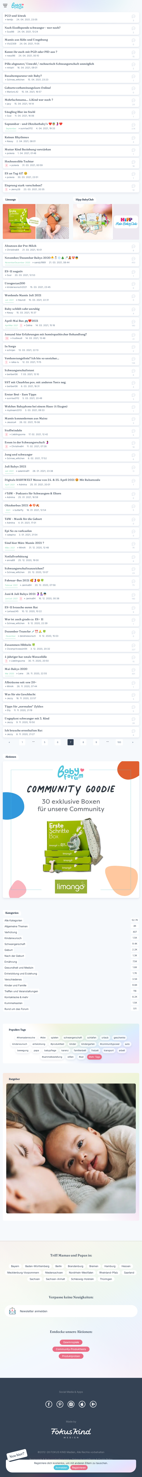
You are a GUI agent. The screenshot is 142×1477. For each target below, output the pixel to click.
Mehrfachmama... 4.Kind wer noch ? (29, 99)
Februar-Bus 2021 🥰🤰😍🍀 (24, 580)
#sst (81, 1057)
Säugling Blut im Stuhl (20, 112)
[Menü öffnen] (5, 5)
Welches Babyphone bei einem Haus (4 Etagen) (36, 406)
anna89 (11, 560)
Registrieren (79, 1467)
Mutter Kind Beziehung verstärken (28, 149)
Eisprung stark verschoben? (23, 185)
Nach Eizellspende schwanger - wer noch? (32, 27)
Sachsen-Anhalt (55, 1278)
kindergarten (88, 1044)
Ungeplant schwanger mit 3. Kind (27, 718)
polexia (10, 153)
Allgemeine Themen (17, 926)
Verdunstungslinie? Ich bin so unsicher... (32, 358)
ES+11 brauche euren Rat (21, 607)
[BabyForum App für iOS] (82, 1404)
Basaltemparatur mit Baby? (23, 75)
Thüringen (106, 1278)
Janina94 (27, 585)
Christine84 (13, 249)
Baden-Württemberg (37, 1266)
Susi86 (10, 31)
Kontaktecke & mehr (17, 997)
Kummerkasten (14, 1003)
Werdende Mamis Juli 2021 (23, 295)
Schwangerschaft (15, 943)
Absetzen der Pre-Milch (20, 245)
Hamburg (110, 1266)
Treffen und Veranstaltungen (22, 991)
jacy (9, 103)
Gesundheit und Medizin (20, 967)
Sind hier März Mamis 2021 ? (24, 543)
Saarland (129, 1272)
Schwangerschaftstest (19, 370)
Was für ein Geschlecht (20, 694)
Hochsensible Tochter (19, 161)
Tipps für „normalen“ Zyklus (24, 706)
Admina (23, 484)
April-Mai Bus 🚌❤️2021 (21, 320)
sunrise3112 (26, 128)
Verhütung (11, 932)
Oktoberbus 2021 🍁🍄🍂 (22, 505)
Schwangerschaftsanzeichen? (24, 568)
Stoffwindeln (13, 430)
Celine (29, 325)
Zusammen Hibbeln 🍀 (20, 644)
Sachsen (35, 1278)
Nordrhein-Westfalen (81, 1272)
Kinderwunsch (14, 938)
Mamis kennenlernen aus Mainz (26, 418)
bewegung (22, 1050)
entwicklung (39, 1044)
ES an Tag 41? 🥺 (16, 173)
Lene (20, 673)
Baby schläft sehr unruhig (22, 308)
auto (127, 1044)
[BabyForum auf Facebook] (48, 1404)
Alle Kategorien (14, 920)
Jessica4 (11, 422)
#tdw (43, 1037)
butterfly (19, 510)
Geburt (9, 949)
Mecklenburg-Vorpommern (23, 1272)
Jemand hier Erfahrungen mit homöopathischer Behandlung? (46, 334)
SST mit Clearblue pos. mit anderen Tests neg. (35, 382)
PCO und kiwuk (15, 15)
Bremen (93, 1266)
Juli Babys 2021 (15, 466)
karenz (65, 1050)
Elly (9, 710)
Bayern (15, 1266)
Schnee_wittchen (16, 79)
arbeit (122, 1050)
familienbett (80, 1050)
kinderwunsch (19, 1044)
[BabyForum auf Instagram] (71, 1404)
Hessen (126, 1266)
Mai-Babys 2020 (16, 669)
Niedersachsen (54, 1272)
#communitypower (110, 1044)
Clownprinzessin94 (17, 649)
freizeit (95, 1050)
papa (36, 1050)
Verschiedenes (14, 979)
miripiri (10, 67)
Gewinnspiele (71, 1342)
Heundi (21, 300)
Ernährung (11, 961)
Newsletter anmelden (33, 1311)
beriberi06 (12, 374)
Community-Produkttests (71, 1349)
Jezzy (10, 698)
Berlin (58, 1266)
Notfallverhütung (16, 556)
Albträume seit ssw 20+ (21, 682)
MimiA (22, 547)
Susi (9, 115)
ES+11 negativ (14, 271)
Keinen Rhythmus (17, 137)
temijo (10, 19)
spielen (54, 1037)
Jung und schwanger (18, 454)
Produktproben (71, 1356)
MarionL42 (12, 91)
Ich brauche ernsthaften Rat (23, 730)
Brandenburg (75, 1266)
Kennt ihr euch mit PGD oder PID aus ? (31, 51)
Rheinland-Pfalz (108, 1272)
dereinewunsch (28, 636)
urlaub (105, 1037)
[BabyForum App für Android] (93, 1404)
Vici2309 (11, 43)
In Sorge (10, 346)
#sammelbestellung (52, 1057)
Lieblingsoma (18, 434)
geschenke (119, 1037)
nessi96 (11, 55)
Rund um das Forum (17, 1008)
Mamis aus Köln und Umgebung (26, 39)
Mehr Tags (94, 1057)
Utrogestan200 (15, 283)
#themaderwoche (26, 1037)
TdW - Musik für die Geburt (23, 519)
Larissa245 (13, 611)
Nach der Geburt (15, 955)
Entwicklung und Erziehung (21, 973)
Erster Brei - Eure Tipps (20, 394)
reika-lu (15, 362)
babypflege (50, 1050)
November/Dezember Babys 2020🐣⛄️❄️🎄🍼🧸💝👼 (41, 257)
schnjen (11, 350)
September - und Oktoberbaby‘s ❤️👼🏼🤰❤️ (33, 124)
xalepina (11, 534)
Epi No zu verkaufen (18, 531)
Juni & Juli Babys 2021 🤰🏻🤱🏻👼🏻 (26, 594)
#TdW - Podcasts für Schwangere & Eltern (33, 493)
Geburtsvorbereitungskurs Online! (28, 87)
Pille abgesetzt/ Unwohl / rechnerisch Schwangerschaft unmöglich (49, 63)
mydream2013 (14, 410)
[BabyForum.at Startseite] (18, 6)
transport (109, 1050)
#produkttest (57, 1044)
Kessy (10, 141)
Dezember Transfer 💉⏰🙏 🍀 (25, 631)
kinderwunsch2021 (17, 287)
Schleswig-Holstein (82, 1278)
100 (119, 742)
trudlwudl (17, 338)
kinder (72, 1044)
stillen (71, 1057)
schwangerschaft (73, 1037)
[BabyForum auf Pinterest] (59, 1404)
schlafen (91, 1037)
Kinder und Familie (16, 985)
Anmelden (61, 1467)
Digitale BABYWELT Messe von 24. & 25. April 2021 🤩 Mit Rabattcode (52, 480)
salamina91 (23, 471)
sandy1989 (40, 262)
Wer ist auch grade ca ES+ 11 (24, 619)
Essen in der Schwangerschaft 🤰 (27, 442)
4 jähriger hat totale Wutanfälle (26, 656)
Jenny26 (15, 189)
